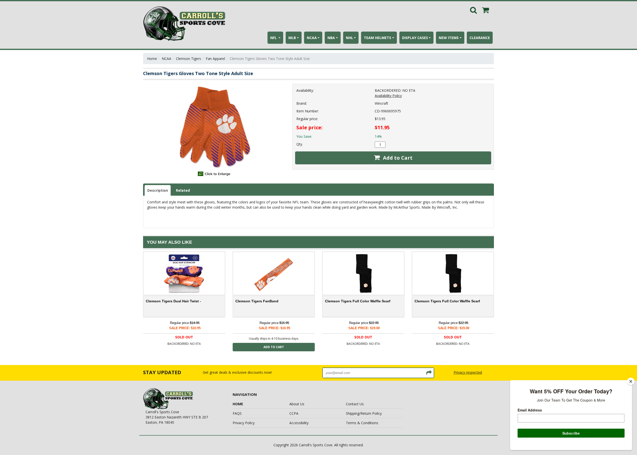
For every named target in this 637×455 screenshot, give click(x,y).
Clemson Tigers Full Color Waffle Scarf (357, 301)
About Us (296, 404)
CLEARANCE (480, 37)
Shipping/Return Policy (364, 413)
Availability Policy (388, 95)
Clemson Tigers (188, 58)
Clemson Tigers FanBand (256, 301)
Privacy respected (468, 372)
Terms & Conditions (362, 422)
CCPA (293, 413)
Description (157, 190)
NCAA (312, 37)
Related (183, 190)
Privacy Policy (244, 422)
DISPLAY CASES (415, 37)
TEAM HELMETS (377, 37)
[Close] (631, 381)
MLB (292, 37)
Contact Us (355, 404)
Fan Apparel (215, 58)
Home (152, 58)
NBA (331, 37)
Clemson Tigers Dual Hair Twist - (173, 301)
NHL (349, 37)
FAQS (237, 413)
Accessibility (299, 422)
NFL (274, 37)
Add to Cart (397, 157)
